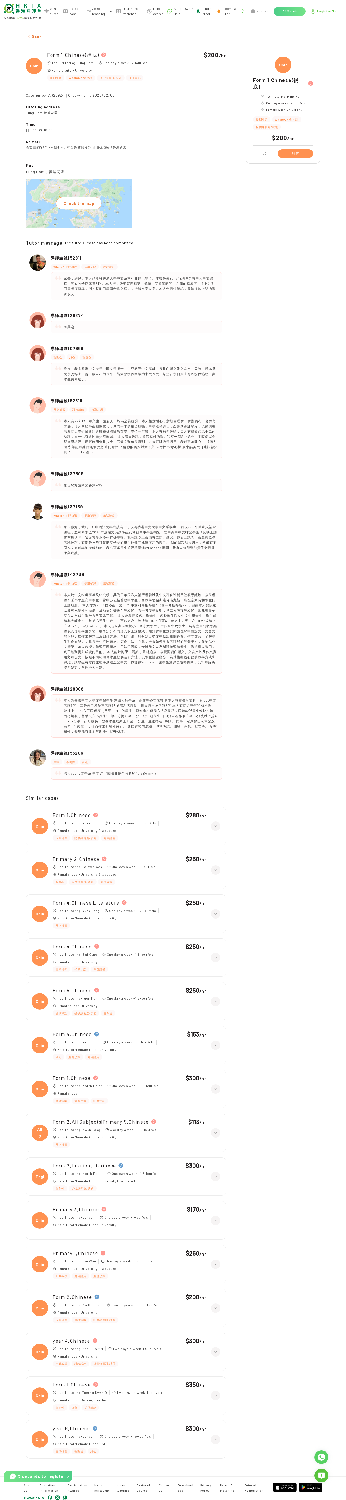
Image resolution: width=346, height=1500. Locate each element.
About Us (28, 1488)
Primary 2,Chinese (76, 859)
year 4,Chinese (71, 1341)
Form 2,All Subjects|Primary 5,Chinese (101, 1122)
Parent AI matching (227, 1488)
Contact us (165, 1488)
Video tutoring (123, 1488)
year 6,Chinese (71, 1428)
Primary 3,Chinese (76, 1209)
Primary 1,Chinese (75, 1253)
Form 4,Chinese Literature (86, 903)
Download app (185, 1488)
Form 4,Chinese (72, 946)
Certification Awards (78, 1488)
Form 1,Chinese (72, 815)
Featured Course (143, 1488)
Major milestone (102, 1488)
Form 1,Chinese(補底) (73, 55)
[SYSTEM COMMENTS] (321, 1475)
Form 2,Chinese (72, 1297)
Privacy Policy (205, 1488)
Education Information (49, 1488)
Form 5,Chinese (72, 990)
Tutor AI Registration (254, 1488)
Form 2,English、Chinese (84, 1165)
